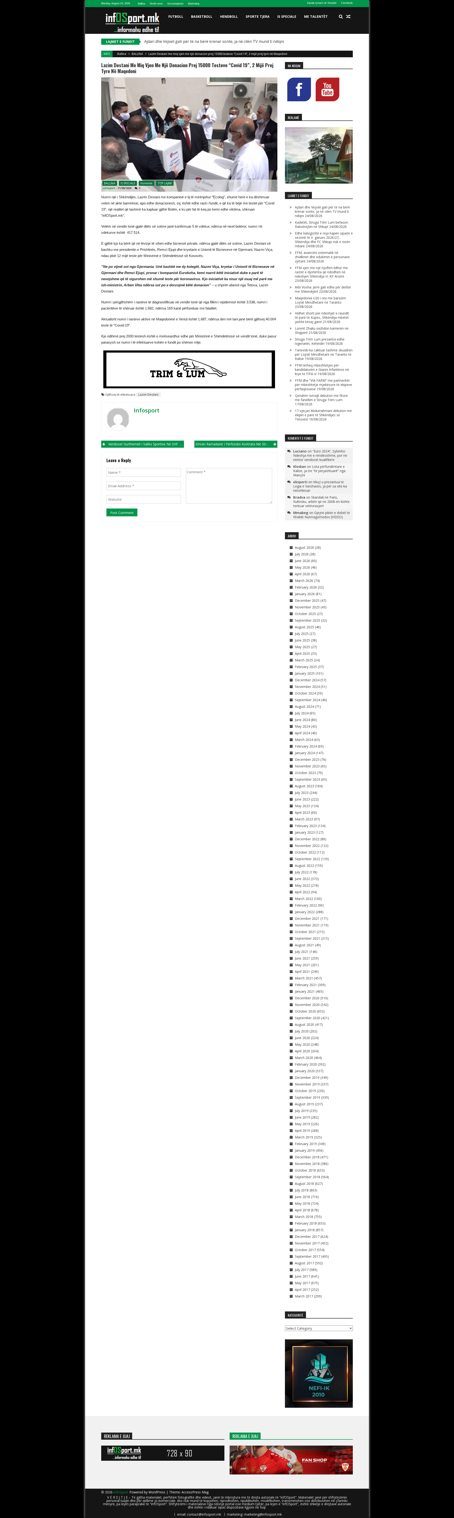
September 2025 (307, 620)
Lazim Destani (148, 394)
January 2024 (305, 753)
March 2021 (304, 978)
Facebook (347, 2)
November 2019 (307, 1084)
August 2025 (304, 627)
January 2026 (305, 594)
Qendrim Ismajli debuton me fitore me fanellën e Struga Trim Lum (321, 397)
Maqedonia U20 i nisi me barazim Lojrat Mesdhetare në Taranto (320, 300)
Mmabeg (300, 512)
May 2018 (302, 1203)
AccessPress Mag (195, 1492)
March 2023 (304, 819)
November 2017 (307, 1243)
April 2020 (302, 1051)
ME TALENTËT (316, 16)
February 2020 (306, 1064)
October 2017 (305, 1250)
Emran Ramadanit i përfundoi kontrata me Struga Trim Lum (236, 444)
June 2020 (302, 1038)
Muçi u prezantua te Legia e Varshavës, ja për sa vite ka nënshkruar (320, 486)
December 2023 (307, 759)
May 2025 (302, 647)
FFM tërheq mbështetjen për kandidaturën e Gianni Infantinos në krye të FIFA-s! (322, 369)
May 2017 (302, 1283)
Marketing (193, 3)
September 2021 (307, 938)
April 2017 (302, 1289)
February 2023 (306, 825)
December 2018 (307, 1157)
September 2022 (307, 859)
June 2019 (302, 1117)
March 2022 (304, 898)
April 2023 (302, 812)
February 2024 (306, 746)
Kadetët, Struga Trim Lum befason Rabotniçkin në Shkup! (321, 224)
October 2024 (305, 693)
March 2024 (304, 739)
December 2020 (307, 998)
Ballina (141, 3)
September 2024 (307, 700)
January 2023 (305, 832)
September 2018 (307, 1177)
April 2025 (302, 653)
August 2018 (304, 1183)
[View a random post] (348, 16)
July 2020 (302, 1031)
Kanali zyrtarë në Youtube (321, 2)
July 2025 (302, 633)
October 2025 (305, 613)
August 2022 (304, 865)
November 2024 (307, 686)
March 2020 (304, 1057)
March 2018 (304, 1216)
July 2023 (302, 792)
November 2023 (307, 766)
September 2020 (307, 1018)
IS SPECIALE (286, 16)
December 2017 (307, 1236)
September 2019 (307, 1097)
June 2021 (302, 958)
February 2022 (306, 905)
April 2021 (302, 971)
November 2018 (307, 1163)
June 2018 (302, 1197)
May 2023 (302, 806)
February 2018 (306, 1223)
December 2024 (307, 680)
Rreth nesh (156, 3)
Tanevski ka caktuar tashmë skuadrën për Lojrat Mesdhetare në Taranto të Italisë (324, 354)
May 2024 (302, 726)
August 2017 (304, 1263)
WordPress (157, 1492)
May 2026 (302, 567)
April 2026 (302, 574)
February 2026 (306, 587)
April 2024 (302, 733)
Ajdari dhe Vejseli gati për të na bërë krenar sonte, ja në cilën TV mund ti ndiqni (214, 41)
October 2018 (305, 1170)
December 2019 (307, 1077)
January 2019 (305, 1150)
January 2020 (305, 1071)
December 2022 (307, 839)
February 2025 (306, 666)
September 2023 (307, 779)
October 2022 (305, 852)
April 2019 (302, 1130)
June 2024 (302, 719)
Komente (146, 183)
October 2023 (305, 772)
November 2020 (307, 1004)
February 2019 (306, 1144)
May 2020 (302, 1044)
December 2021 (307, 918)
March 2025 (304, 660)
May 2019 (302, 1124)
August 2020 (304, 1024)
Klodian (299, 466)
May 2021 (302, 965)
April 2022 (302, 892)
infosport (108, 188)
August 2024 (304, 706)
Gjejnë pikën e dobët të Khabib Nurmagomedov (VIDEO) (321, 514)
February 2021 (306, 984)
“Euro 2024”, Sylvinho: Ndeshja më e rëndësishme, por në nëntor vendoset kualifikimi (320, 455)
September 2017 (307, 1256)
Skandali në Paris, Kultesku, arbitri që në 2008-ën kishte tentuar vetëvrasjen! (321, 501)
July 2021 (302, 951)
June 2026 (302, 560)
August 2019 (304, 1104)
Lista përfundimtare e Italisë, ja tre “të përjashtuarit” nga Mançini (319, 470)
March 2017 (304, 1296)
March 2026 (304, 580)
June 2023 (302, 799)
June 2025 (302, 640)
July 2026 (302, 554)
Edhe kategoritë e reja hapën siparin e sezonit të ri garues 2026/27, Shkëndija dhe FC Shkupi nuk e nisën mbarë (324, 239)
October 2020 (305, 1011)
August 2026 (304, 547)
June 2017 (302, 1276)
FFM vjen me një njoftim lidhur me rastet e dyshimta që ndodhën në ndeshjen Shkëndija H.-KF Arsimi (321, 272)
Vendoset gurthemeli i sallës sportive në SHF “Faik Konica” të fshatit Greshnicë (146, 444)
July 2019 (302, 1110)
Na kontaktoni (175, 3)
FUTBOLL (175, 16)
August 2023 (304, 786)
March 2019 (304, 1137)
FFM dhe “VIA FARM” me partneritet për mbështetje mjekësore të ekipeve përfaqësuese (323, 384)
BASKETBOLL (201, 16)
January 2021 (305, 991)
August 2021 (304, 945)
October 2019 (305, 1091)
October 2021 (305, 931)
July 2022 (302, 872)
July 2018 (302, 1190)
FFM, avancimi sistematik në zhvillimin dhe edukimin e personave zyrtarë (322, 256)
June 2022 (302, 878)
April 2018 (302, 1210)
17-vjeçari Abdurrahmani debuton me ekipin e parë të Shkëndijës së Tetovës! (323, 414)
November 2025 (307, 607)
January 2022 (305, 912)
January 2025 (305, 673)
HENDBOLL (229, 16)
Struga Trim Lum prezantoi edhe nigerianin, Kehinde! (320, 341)
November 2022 (307, 845)
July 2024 (302, 713)
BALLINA (137, 54)
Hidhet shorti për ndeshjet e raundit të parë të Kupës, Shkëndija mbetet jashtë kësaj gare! (322, 317)
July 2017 (302, 1269)
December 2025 (307, 600)
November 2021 (307, 925)
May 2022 (302, 885)
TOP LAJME (165, 183)
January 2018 (305, 1230)
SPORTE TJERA (258, 16)
